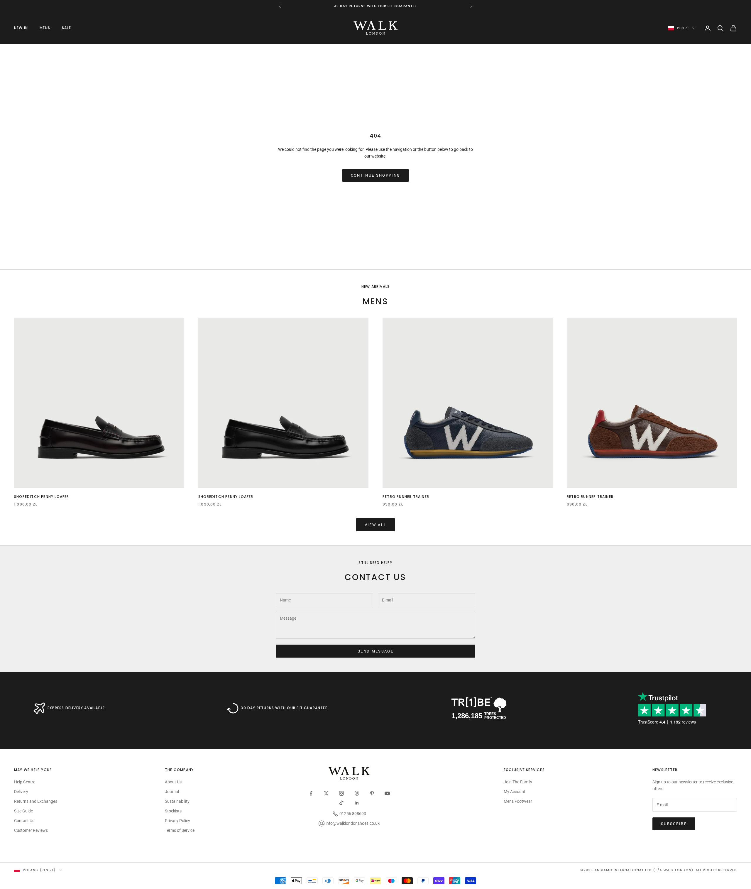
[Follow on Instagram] (341, 793)
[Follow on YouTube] (387, 793)
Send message (375, 651)
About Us (173, 782)
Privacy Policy (177, 820)
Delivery (21, 791)
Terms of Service (179, 830)
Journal (172, 791)
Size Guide (23, 811)
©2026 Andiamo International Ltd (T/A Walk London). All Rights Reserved (658, 870)
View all (376, 525)
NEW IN (21, 27)
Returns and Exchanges (35, 801)
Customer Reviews (31, 830)
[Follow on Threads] (357, 793)
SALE (66, 27)
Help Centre (24, 782)
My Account (514, 791)
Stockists (173, 811)
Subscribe (674, 824)
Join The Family (518, 782)
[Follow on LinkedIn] (357, 803)
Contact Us (24, 820)
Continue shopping (375, 175)
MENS (45, 27)
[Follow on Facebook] (311, 793)
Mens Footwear (518, 801)
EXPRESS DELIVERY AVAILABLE (76, 707)
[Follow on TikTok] (341, 803)
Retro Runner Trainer (406, 496)
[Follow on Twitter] (326, 793)
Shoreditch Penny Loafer (41, 496)
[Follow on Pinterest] (372, 793)
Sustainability (177, 801)
